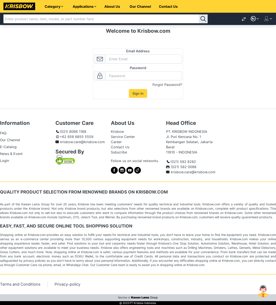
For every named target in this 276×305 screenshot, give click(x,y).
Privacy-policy (67, 284)
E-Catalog (8, 147)
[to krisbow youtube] (129, 170)
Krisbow (117, 131)
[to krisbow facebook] (114, 170)
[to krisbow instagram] (122, 170)
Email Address (138, 51)
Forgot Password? (167, 84)
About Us (112, 6)
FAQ (3, 133)
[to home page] (19, 6)
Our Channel (140, 6)
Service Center (123, 137)
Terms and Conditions (20, 284)
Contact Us (168, 6)
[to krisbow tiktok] (137, 170)
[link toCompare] (243, 19)
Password (138, 68)
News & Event (11, 154)
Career (116, 142)
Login (4, 160)
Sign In (138, 93)
